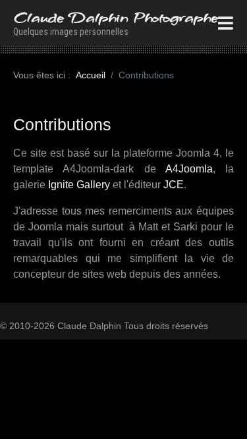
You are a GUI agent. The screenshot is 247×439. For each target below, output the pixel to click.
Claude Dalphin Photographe (115, 17)
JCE (173, 184)
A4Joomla (184, 168)
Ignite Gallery (79, 184)
